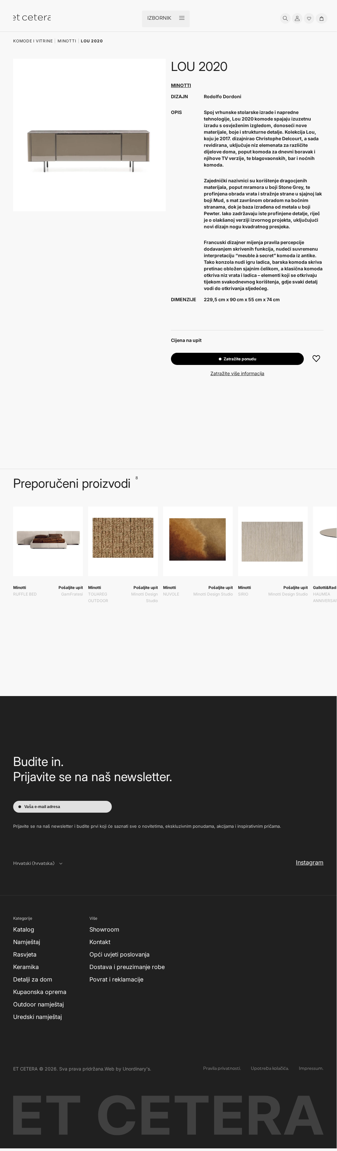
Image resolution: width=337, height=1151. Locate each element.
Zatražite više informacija (237, 373)
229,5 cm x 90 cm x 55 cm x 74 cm (242, 299)
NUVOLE (171, 594)
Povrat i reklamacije (116, 979)
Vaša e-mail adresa (42, 806)
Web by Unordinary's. (128, 1069)
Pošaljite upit (71, 587)
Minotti (181, 85)
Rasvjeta (24, 954)
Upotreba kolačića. (270, 1069)
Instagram (310, 862)
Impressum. (311, 1069)
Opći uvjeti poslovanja (119, 954)
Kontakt (99, 941)
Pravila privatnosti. (222, 1069)
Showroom (104, 929)
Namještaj (26, 941)
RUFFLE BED (25, 594)
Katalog (23, 929)
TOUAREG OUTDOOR (98, 597)
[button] (285, 18)
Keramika (26, 966)
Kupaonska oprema (39, 991)
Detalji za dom (32, 979)
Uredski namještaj (37, 1016)
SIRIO (243, 594)
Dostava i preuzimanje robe (127, 966)
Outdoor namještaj (38, 1004)
